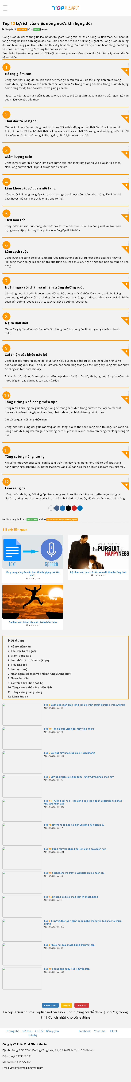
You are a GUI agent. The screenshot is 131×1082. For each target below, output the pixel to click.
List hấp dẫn (32, 519)
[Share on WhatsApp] (51, 508)
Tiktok (114, 1031)
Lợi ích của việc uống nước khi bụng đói (62, 519)
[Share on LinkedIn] (80, 508)
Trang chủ (13, 1031)
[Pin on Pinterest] (74, 508)
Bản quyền (52, 1031)
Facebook (85, 1031)
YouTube (100, 1031)
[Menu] (5, 8)
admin (36, 29)
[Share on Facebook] (56, 508)
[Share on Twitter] (62, 508)
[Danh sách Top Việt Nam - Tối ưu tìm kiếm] (65, 8)
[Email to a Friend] (68, 508)
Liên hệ (32, 1035)
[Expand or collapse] (125, 640)
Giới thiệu (27, 1031)
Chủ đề (39, 1031)
